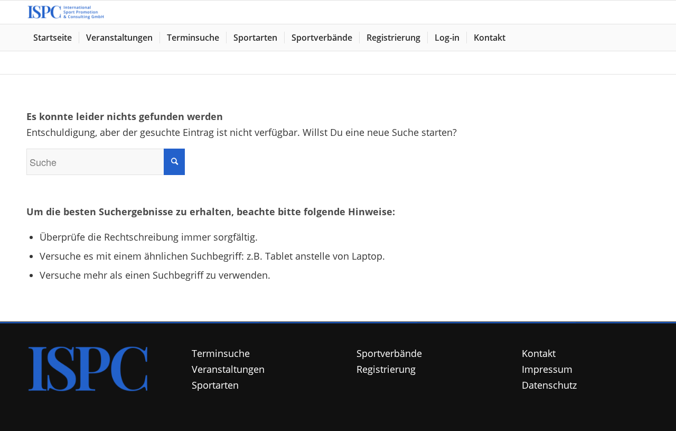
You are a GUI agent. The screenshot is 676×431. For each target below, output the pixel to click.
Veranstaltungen (228, 369)
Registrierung (386, 369)
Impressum (547, 369)
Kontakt (539, 353)
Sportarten (215, 385)
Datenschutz (549, 385)
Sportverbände (389, 353)
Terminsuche (221, 353)
